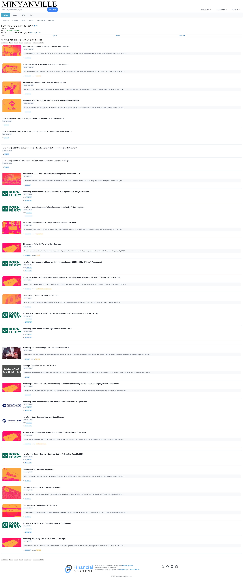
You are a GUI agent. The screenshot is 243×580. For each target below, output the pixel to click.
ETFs (23, 15)
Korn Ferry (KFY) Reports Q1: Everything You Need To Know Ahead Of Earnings (54, 432)
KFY (35, 25)
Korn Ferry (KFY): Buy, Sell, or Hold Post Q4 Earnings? (44, 539)
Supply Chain (39, 233)
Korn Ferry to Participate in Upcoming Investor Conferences (47, 523)
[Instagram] (176, 569)
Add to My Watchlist (35, 33)
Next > (42, 43)
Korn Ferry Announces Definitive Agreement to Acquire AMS (47, 329)
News (23, 20)
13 (37, 43)
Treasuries (51, 20)
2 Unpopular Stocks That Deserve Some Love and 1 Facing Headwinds (51, 100)
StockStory (27, 57)
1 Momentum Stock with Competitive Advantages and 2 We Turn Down (51, 174)
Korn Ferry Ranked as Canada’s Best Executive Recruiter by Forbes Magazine (53, 207)
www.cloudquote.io (127, 565)
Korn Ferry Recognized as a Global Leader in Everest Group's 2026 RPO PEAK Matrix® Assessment (62, 262)
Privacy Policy (123, 569)
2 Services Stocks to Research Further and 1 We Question (46, 64)
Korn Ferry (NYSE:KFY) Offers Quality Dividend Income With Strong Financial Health (37, 131)
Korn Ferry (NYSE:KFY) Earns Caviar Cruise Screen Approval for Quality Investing (35, 161)
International (41, 20)
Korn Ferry (29, 197)
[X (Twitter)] (163, 569)
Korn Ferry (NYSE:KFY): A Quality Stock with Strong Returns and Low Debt (33, 118)
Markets (5, 15)
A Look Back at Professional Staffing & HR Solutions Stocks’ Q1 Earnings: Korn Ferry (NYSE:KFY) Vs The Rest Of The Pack (71, 277)
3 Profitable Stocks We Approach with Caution (41, 487)
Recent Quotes (204, 10)
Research (182, 36)
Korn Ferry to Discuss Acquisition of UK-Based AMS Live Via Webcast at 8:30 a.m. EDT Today (60, 313)
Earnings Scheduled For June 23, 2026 (39, 366)
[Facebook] (168, 569)
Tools (32, 15)
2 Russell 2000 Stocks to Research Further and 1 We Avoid (46, 46)
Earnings (38, 359)
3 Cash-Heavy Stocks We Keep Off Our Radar (41, 295)
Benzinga (27, 359)
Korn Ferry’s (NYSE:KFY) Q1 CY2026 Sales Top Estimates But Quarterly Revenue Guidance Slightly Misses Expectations (71, 384)
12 (34, 43)
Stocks (15, 15)
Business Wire (28, 200)
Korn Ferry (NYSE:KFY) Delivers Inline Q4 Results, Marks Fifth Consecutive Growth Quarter (39, 148)
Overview (15, 20)
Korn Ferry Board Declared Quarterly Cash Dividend (43, 417)
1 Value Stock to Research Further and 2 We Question (44, 82)
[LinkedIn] (172, 569)
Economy (39, 75)
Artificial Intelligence (41, 288)
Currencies (31, 20)
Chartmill (7, 124)
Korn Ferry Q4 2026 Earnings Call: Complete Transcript (46, 348)
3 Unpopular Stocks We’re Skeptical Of (38, 469)
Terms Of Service (135, 569)
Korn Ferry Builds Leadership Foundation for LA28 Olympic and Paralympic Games (56, 192)
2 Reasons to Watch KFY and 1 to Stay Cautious (42, 244)
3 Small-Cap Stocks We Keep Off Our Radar (40, 505)
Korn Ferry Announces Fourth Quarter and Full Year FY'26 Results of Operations (55, 402)
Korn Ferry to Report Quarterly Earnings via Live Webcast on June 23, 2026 (53, 454)
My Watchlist (221, 10)
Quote (55, 36)
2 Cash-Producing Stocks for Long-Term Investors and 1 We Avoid (49, 222)
